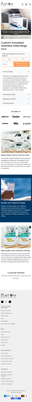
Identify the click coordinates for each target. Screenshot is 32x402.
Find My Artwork (5, 332)
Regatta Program (6, 378)
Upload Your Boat (6, 310)
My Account (4, 340)
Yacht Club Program (7, 384)
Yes (9, 59)
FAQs (2, 334)
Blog (2, 318)
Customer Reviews (6, 313)
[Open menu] (29, 4)
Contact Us (4, 342)
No (23, 59)
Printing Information (9, 94)
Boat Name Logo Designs (8, 324)
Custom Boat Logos (6, 361)
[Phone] (2, 302)
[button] (22, 4)
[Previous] (2, 23)
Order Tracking (5, 337)
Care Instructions (8, 103)
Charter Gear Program (7, 381)
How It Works (4, 316)
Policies (3, 345)
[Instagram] (6, 302)
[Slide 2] (15, 37)
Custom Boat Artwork (7, 358)
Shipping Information (9, 99)
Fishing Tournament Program (6, 375)
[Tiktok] (10, 302)
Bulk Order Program (6, 372)
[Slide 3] (16, 37)
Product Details (8, 72)
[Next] (29, 23)
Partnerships (4, 321)
